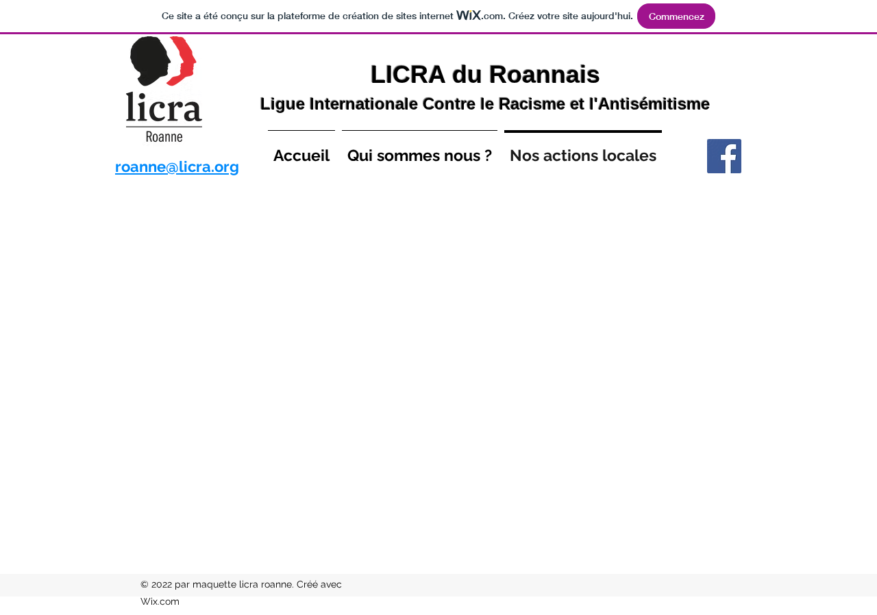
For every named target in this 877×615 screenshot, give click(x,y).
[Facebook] (724, 156)
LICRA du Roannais (485, 74)
